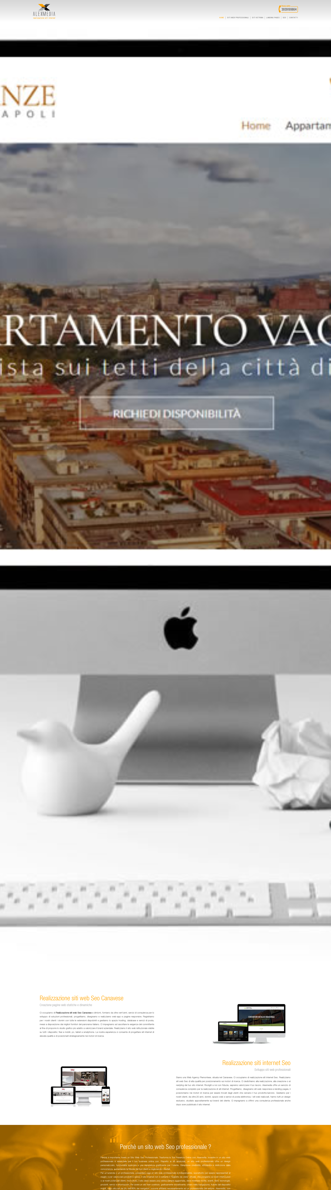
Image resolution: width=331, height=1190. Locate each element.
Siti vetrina (257, 18)
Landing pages (273, 18)
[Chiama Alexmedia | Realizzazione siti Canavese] (288, 9)
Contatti (293, 18)
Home (221, 18)
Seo (284, 18)
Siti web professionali (238, 18)
